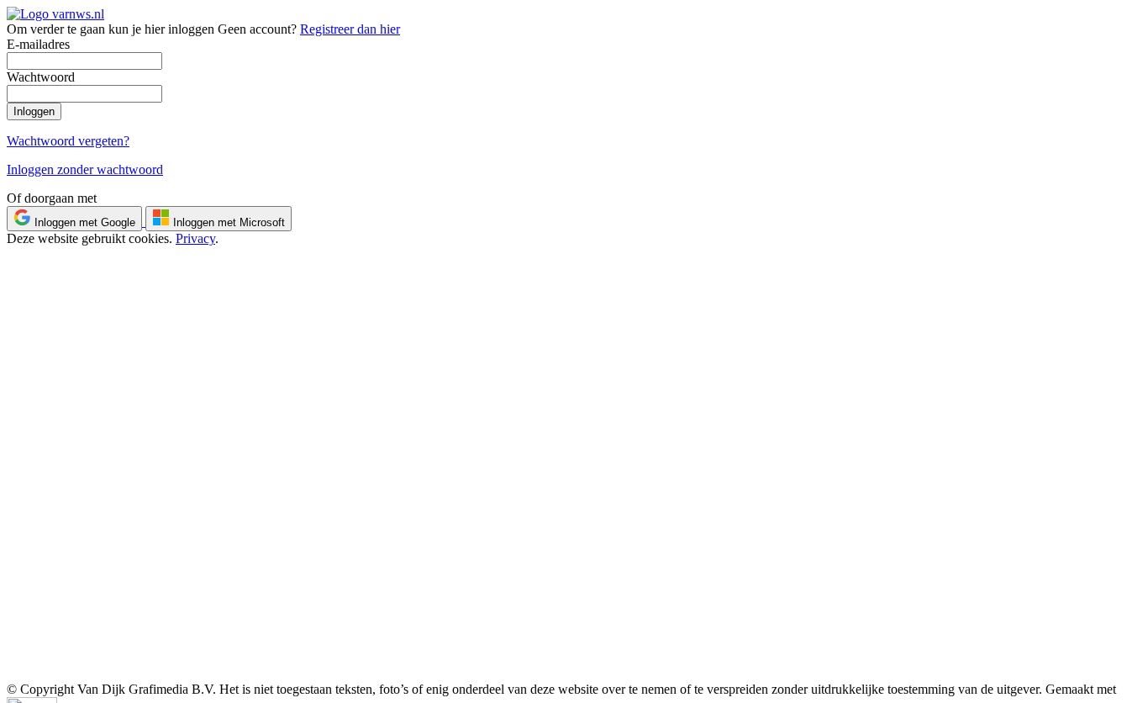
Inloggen (34, 111)
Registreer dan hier (350, 29)
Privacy (195, 238)
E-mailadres (38, 44)
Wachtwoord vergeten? (68, 141)
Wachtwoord (41, 77)
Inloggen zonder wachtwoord (85, 169)
